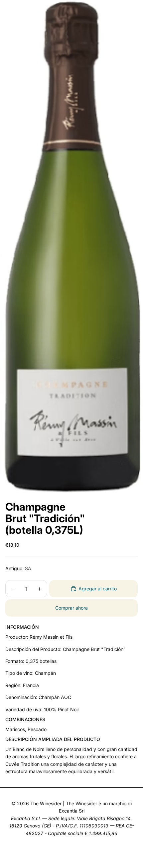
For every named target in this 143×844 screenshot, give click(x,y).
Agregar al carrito (97, 588)
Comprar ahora (71, 608)
